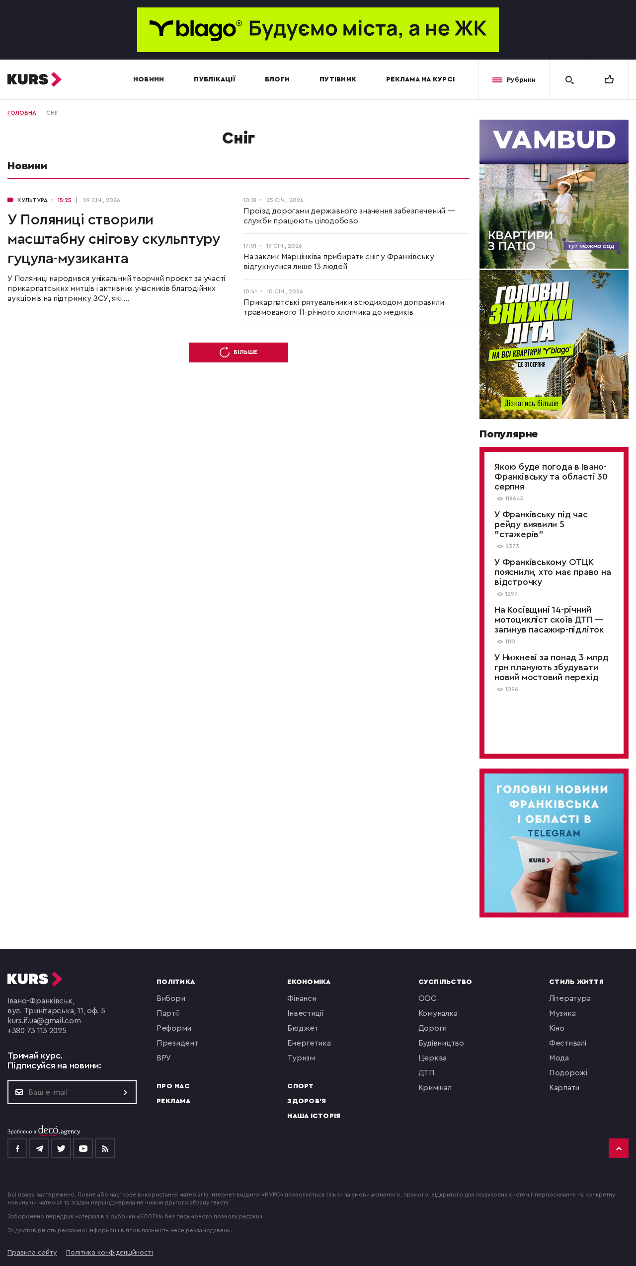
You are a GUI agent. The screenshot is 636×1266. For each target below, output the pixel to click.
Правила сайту (32, 1252)
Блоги (277, 79)
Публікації (214, 79)
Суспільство (445, 982)
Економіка (308, 982)
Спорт (300, 1086)
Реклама (173, 1101)
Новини (148, 79)
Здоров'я (306, 1101)
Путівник (337, 79)
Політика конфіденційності (109, 1252)
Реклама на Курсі (420, 79)
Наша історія (313, 1116)
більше (245, 352)
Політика (176, 982)
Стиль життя (576, 982)
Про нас (173, 1086)
